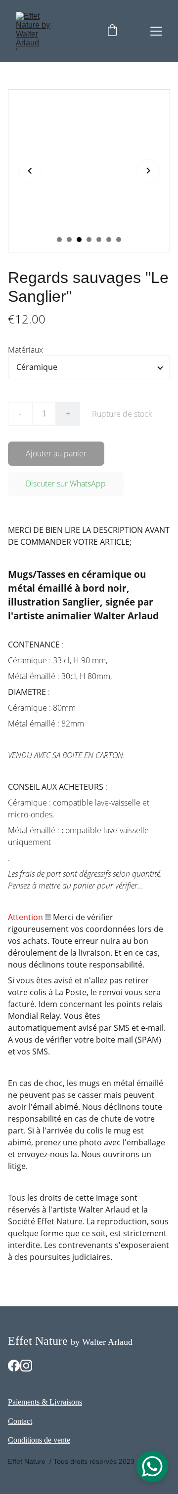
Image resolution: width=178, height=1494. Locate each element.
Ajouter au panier (56, 453)
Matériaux (25, 349)
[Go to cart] (112, 31)
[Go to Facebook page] (14, 1366)
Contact (20, 1421)
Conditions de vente (39, 1440)
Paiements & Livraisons (45, 1402)
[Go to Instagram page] (26, 1366)
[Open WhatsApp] (152, 1466)
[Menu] (156, 31)
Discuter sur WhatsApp (66, 483)
